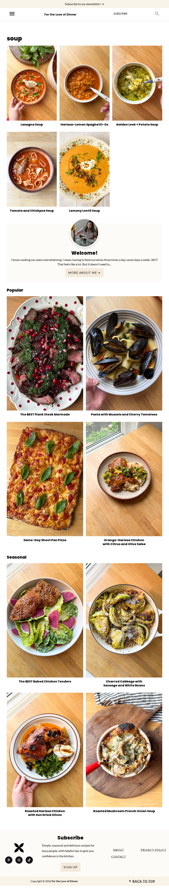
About (118, 849)
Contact (118, 856)
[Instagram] (19, 860)
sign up (70, 867)
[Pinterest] (8, 860)
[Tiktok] (29, 860)
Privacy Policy (153, 849)
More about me (82, 272)
